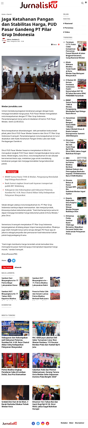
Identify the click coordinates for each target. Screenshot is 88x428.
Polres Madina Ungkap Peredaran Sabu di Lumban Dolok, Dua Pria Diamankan (14, 372)
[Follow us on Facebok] (33, 423)
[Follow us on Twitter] (38, 423)
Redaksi (64, 423)
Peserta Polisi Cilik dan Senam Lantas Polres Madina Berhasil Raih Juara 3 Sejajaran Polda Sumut (40, 297)
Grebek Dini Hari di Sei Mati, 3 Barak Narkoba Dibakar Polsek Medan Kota (15, 404)
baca (55, 44)
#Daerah (18, 267)
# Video (66, 32)
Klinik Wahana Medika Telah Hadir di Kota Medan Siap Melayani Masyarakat (75, 69)
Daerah (9, 14)
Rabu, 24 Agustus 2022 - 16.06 (15, 41)
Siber (71, 423)
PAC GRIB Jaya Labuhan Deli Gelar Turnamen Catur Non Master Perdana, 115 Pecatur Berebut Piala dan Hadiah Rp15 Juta (46, 342)
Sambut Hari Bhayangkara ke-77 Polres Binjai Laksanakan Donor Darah (10, 283)
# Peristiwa (68, 28)
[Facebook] (9, 260)
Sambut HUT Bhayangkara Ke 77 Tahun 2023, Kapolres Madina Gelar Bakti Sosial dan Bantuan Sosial (10, 297)
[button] (86, 1)
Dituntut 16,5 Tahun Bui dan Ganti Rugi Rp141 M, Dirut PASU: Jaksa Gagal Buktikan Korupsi (45, 405)
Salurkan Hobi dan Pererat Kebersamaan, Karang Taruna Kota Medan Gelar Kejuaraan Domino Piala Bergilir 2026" (45, 373)
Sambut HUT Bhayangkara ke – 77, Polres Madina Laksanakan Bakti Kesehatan (40, 283)
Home (3, 14)
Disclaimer (79, 423)
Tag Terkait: (7, 267)
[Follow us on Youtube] (47, 423)
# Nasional (68, 23)
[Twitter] (14, 260)
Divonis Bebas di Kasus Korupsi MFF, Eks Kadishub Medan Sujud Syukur (75, 187)
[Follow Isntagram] (43, 423)
